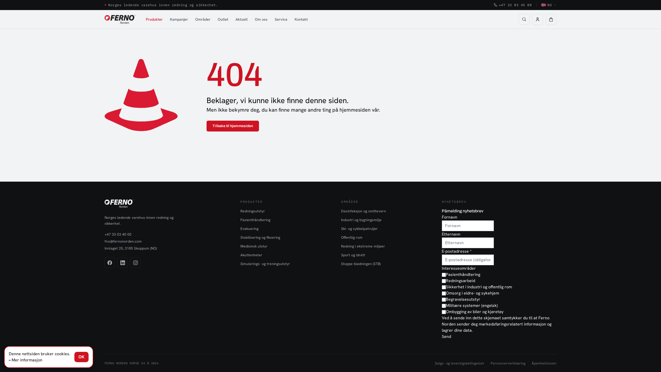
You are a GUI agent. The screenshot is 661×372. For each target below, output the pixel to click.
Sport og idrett (353, 255)
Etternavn (451, 234)
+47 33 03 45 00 (515, 5)
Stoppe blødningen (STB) (361, 263)
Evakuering (249, 228)
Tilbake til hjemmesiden (233, 126)
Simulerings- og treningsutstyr (265, 263)
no (549, 5)
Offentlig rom (352, 237)
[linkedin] (122, 263)
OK (81, 357)
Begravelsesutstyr (463, 299)
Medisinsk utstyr (253, 246)
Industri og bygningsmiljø (361, 220)
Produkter (154, 19)
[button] (551, 19)
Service (281, 19)
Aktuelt (241, 19)
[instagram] (135, 263)
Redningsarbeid (460, 280)
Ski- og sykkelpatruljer (359, 228)
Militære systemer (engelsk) (472, 305)
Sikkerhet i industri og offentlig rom (479, 287)
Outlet (223, 19)
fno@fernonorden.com (123, 241)
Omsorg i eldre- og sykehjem (472, 293)
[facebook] (110, 263)
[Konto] (537, 19)
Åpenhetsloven (544, 363)
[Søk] (524, 19)
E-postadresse (456, 251)
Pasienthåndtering (255, 220)
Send (446, 336)
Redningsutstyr (252, 211)
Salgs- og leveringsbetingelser (459, 363)
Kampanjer (179, 19)
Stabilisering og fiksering (260, 237)
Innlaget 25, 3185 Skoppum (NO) (131, 248)
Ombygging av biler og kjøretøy (474, 311)
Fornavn (449, 217)
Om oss (261, 19)
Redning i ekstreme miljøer (363, 246)
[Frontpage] (120, 19)
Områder (202, 19)
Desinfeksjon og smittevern (363, 211)
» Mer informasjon (25, 360)
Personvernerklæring (508, 363)
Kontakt (301, 19)
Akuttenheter (251, 255)
